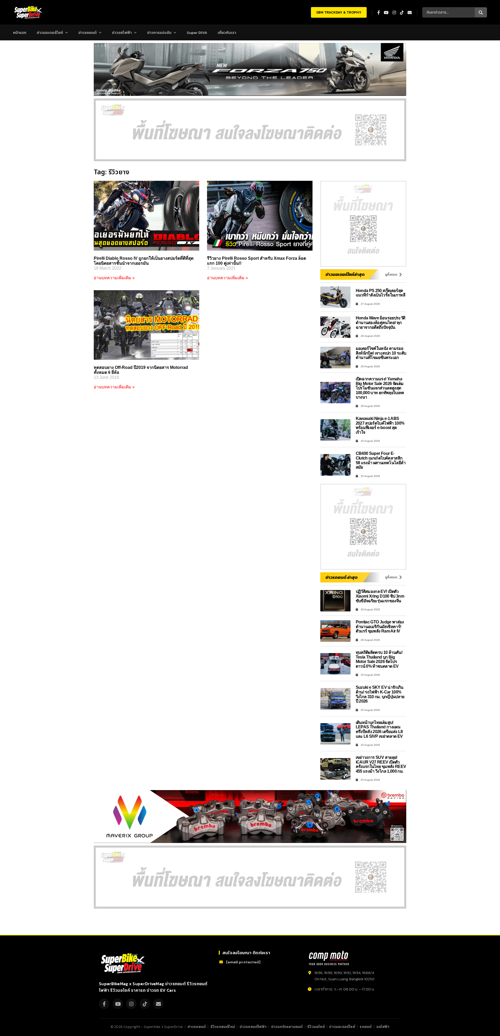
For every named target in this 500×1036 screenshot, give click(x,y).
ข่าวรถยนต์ (87, 32)
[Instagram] (131, 1003)
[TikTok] (145, 1003)
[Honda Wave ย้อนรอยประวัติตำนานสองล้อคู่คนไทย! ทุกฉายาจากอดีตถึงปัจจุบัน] (335, 327)
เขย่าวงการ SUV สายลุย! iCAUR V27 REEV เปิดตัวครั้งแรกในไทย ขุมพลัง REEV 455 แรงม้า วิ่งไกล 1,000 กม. (381, 764)
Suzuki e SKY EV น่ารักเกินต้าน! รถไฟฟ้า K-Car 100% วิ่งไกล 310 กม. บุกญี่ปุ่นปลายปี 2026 (380, 694)
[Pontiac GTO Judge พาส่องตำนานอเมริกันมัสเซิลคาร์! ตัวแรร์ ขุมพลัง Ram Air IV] (335, 631)
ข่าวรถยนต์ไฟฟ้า (253, 1026)
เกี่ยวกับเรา (227, 32)
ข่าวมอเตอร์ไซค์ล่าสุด (345, 274)
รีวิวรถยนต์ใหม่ (222, 1026)
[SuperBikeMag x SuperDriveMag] (123, 963)
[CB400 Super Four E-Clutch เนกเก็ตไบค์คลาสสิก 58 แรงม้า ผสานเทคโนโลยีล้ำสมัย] (335, 465)
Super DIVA (197, 32)
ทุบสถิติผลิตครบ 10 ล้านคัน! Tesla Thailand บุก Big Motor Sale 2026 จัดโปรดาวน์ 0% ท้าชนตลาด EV (379, 659)
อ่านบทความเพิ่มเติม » (114, 278)
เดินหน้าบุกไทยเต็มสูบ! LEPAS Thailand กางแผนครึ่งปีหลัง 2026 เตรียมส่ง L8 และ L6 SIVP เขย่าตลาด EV (379, 729)
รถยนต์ (366, 1026)
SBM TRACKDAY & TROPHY (338, 12)
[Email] (158, 1003)
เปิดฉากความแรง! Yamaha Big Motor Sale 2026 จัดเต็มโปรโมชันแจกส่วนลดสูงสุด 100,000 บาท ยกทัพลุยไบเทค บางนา (380, 388)
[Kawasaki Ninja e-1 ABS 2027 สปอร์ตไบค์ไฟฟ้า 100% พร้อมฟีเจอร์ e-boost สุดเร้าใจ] (335, 430)
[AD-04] (363, 224)
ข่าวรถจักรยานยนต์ (287, 1026)
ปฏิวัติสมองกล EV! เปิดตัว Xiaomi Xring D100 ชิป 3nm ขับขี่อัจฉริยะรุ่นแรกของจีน (380, 596)
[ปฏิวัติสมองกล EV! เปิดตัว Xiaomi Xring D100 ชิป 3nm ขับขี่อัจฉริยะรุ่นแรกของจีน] (335, 601)
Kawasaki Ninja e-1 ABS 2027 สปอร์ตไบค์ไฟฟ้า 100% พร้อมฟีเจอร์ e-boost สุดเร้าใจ (380, 425)
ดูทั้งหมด (391, 274)
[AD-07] (250, 129)
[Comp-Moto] (328, 958)
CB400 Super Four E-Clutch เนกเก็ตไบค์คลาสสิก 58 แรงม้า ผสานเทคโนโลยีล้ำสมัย (381, 460)
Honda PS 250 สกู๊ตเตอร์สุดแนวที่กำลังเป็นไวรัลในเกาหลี (380, 292)
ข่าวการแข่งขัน (159, 32)
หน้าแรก (19, 32)
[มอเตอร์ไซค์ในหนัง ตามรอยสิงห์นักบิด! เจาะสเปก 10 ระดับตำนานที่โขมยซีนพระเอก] (335, 357)
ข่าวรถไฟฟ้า (122, 32)
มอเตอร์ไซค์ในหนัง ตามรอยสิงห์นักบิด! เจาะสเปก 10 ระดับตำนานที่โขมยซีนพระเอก (381, 353)
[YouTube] (118, 1003)
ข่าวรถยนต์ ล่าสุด (342, 577)
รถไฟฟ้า (382, 1026)
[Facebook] (104, 1003)
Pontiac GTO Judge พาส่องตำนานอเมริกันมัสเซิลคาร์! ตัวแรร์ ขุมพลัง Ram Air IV (380, 626)
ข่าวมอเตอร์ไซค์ (50, 32)
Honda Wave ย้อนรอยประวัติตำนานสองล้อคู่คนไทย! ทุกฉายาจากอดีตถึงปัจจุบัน (380, 322)
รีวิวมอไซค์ (316, 1026)
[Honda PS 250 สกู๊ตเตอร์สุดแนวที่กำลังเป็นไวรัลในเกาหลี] (335, 297)
